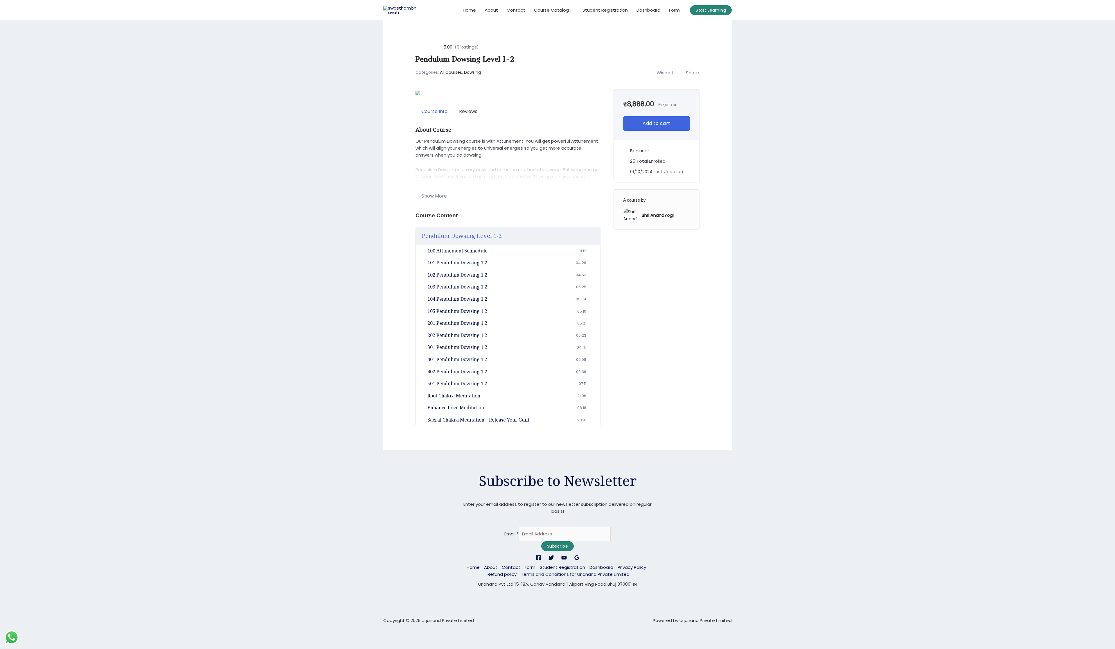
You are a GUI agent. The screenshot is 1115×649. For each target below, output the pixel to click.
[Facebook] (538, 557)
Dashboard (648, 10)
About (491, 10)
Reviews (468, 111)
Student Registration (605, 10)
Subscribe (557, 546)
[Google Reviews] (577, 557)
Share (692, 72)
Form (674, 10)
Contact (516, 10)
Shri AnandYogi (658, 215)
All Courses (451, 72)
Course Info (434, 111)
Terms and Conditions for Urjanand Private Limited (575, 574)
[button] (711, 10)
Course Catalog (551, 10)
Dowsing (472, 72)
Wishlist (665, 72)
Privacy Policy (632, 567)
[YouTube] (564, 557)
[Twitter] (551, 557)
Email (511, 534)
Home (469, 10)
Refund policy (502, 574)
